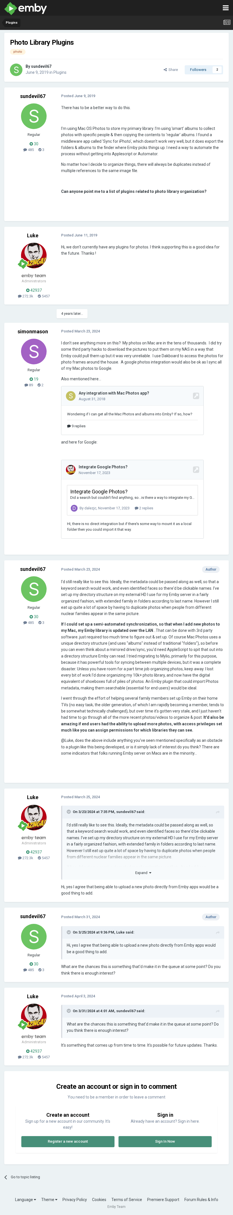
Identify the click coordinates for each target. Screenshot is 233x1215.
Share (172, 70)
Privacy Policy (75, 1199)
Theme (48, 1199)
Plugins (59, 72)
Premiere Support (163, 1199)
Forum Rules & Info (201, 1199)
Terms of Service (126, 1199)
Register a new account (68, 1141)
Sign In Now (165, 1141)
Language (24, 1199)
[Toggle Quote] (69, 811)
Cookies (99, 1199)
